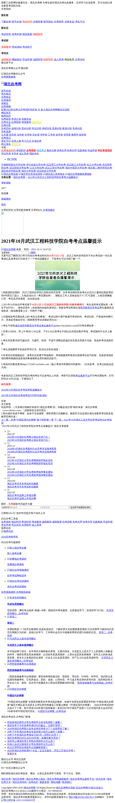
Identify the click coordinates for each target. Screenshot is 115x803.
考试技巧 (27, 47)
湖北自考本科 (19, 782)
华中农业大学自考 (35, 164)
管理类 (67, 134)
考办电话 (6, 94)
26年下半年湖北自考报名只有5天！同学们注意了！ (34, 735)
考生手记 (6, 141)
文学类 (28, 134)
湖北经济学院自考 (10, 171)
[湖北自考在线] (9, 174)
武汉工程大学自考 (54, 168)
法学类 (20, 134)
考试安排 (6, 34)
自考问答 (6, 125)
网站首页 (6, 112)
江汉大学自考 (37, 168)
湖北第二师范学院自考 (100, 168)
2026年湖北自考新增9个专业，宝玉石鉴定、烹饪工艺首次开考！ (41, 750)
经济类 (12, 134)
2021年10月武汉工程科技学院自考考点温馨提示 (53, 177)
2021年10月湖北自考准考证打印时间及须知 (24, 395)
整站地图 (55, 782)
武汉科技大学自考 (46, 171)
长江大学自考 (94, 164)
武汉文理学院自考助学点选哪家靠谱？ (27, 747)
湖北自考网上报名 (35, 779)
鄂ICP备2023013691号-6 (81, 797)
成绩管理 (38, 59)
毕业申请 (27, 59)
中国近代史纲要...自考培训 (52, 711)
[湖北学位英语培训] (31, 174)
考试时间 (21, 150)
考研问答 (47, 128)
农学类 (59, 134)
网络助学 (38, 34)
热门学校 (12, 159)
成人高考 (58, 59)
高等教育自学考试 (89, 307)
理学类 (43, 134)
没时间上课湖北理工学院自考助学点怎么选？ (31, 741)
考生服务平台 (82, 375)
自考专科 (80, 59)
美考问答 (77, 128)
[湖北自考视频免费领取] (78, 174)
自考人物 (16, 141)
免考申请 (16, 34)
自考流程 (6, 522)
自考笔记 (6, 138)
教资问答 (67, 128)
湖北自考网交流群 (65, 787)
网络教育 (69, 59)
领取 (32, 252)
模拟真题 (27, 34)
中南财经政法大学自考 (13, 164)
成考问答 (16, 128)
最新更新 (44, 782)
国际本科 (34, 153)
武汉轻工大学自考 (76, 164)
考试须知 (16, 47)
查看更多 (12, 753)
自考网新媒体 (8, 77)
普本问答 (26, 128)
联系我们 (67, 782)
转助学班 (48, 59)
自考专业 (6, 122)
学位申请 (6, 153)
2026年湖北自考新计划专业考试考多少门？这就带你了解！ (38, 728)
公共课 (4, 134)
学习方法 (26, 141)
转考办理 (72, 150)
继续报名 (16, 59)
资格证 (4, 103)
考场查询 (6, 47)
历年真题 (6, 131)
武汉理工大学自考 (56, 164)
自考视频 (6, 106)
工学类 (51, 134)
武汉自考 (100, 779)
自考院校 (16, 122)
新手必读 (16, 21)
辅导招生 (48, 21)
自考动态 (33, 782)
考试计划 (16, 119)
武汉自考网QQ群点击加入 (89, 787)
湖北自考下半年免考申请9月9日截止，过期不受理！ (34, 725)
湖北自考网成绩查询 (57, 779)
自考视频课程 (8, 592)
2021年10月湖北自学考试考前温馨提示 (21, 390)
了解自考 (6, 21)
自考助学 (58, 21)
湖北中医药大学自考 (76, 168)
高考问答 (57, 128)
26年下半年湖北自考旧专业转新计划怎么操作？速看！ (36, 731)
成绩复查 (57, 522)
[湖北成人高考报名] (54, 174)
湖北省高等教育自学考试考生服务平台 (35, 325)
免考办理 (61, 150)
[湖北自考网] (11, 84)
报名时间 (27, 21)
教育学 (74, 134)
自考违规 (67, 522)
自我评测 (38, 21)
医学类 (82, 134)
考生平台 (80, 21)
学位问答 (36, 128)
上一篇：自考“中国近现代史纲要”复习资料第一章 (27, 419)
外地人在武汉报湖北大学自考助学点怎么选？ (31, 744)
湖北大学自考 (28, 171)
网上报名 (6, 144)
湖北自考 (6, 779)
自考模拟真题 (23, 592)
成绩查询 (6, 59)
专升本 (15, 153)
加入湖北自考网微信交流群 (55, 109)
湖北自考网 (19, 177)
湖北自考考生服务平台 (82, 779)
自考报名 (6, 97)
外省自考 (36, 141)
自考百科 (6, 128)
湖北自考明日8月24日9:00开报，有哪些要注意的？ (33, 738)
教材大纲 (51, 150)
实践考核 (82, 150)
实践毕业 (26, 119)
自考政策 (6, 119)
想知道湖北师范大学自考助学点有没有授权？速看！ (34, 722)
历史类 (36, 134)
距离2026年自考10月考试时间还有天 (21, 109)
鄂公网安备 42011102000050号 (19, 800)
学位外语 (16, 525)
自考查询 (6, 100)
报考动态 (6, 116)
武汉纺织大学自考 (19, 168)
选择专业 (69, 21)
